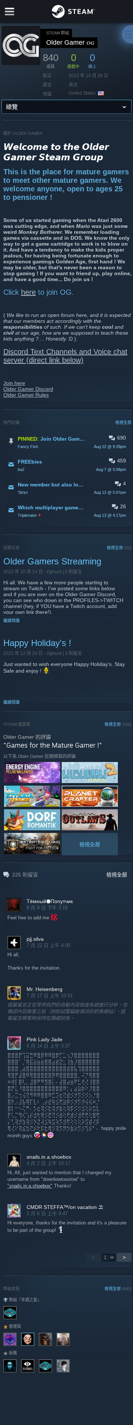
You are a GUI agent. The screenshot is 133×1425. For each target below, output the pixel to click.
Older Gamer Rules (26, 395)
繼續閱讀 (11, 620)
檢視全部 (123, 422)
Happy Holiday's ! (37, 643)
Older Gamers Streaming (52, 561)
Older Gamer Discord (28, 389)
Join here (14, 383)
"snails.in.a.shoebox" (29, 1186)
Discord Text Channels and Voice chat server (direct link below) (65, 356)
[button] (67, 442)
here (28, 292)
